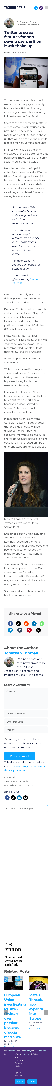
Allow (20, 1081)
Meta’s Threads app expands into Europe (38, 980)
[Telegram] (10, 630)
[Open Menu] (46, 7)
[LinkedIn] (34, 623)
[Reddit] (26, 623)
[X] (18, 623)
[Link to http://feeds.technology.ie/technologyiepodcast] (41, 8)
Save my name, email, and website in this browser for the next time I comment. (23, 743)
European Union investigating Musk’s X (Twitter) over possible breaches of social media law (13, 980)
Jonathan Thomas (28, 22)
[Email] (38, 630)
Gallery (13, 986)
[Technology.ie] (14, 7)
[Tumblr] (20, 630)
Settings (42, 1050)
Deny (32, 1081)
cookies (11, 1050)
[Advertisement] (25, 856)
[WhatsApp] (42, 623)
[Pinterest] (29, 630)
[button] (6, 1012)
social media (22, 781)
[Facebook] (10, 623)
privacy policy (27, 1052)
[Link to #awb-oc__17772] (36, 8)
